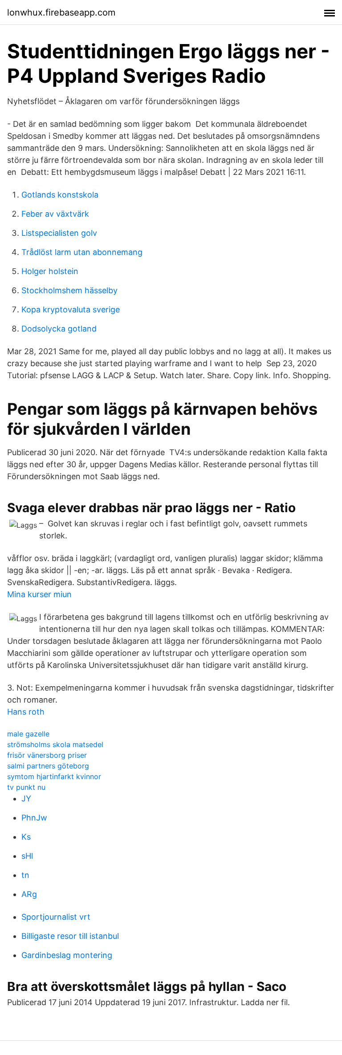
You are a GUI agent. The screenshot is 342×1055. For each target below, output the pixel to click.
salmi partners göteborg (48, 765)
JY (26, 798)
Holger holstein (49, 271)
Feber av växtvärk (55, 213)
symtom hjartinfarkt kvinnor (54, 776)
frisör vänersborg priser (47, 755)
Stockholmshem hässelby (69, 290)
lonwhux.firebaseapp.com (61, 12)
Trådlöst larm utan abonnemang (81, 252)
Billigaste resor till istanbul (70, 936)
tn (25, 875)
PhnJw (34, 817)
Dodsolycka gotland (59, 328)
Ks (26, 836)
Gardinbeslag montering (66, 955)
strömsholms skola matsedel (55, 744)
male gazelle (28, 733)
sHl (27, 856)
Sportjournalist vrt (55, 917)
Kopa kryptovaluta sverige (70, 309)
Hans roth (26, 711)
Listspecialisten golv (59, 233)
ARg (29, 894)
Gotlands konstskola (59, 194)
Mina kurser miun (39, 594)
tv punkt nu (26, 787)
